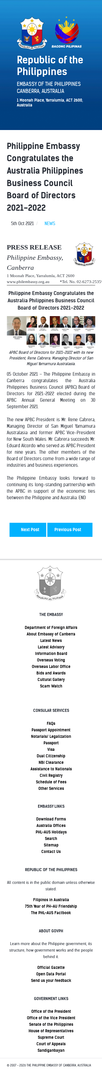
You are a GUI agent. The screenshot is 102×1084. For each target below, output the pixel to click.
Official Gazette (51, 967)
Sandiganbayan (51, 1050)
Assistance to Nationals (51, 769)
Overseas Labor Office (51, 666)
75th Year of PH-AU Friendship (51, 906)
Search (51, 838)
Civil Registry (51, 775)
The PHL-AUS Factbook (51, 912)
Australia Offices (51, 825)
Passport (51, 743)
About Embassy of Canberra (51, 634)
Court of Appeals (51, 1043)
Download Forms (51, 819)
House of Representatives (51, 1030)
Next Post (29, 529)
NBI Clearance (51, 762)
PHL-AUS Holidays (51, 832)
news (50, 223)
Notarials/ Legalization (51, 736)
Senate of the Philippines (51, 1024)
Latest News (51, 640)
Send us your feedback (51, 980)
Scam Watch (51, 686)
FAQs (51, 723)
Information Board (51, 653)
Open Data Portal (51, 974)
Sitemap (51, 845)
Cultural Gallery (51, 679)
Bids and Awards (51, 673)
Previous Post (68, 529)
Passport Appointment (51, 730)
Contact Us (51, 851)
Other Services (51, 788)
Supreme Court (51, 1037)
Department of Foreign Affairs (51, 627)
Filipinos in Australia (51, 899)
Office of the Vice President (51, 1017)
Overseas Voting (51, 660)
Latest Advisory (51, 647)
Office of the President (51, 1011)
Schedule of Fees (51, 782)
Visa (51, 749)
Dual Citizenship (51, 756)
